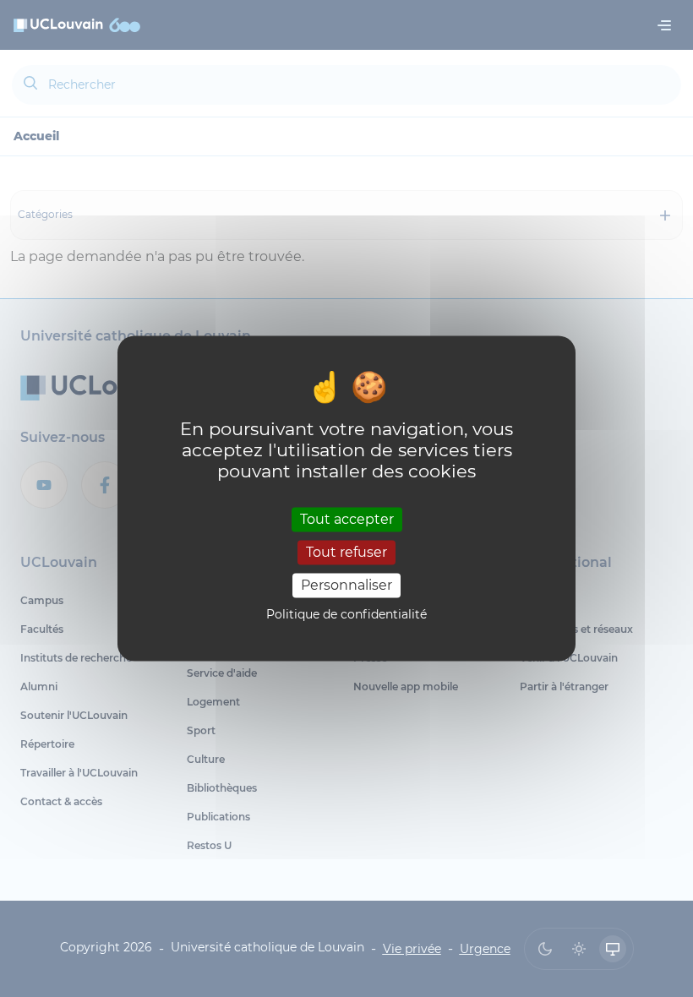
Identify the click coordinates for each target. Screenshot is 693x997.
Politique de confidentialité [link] (346, 615)
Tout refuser (346, 552)
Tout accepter (347, 519)
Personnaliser (346, 585)
